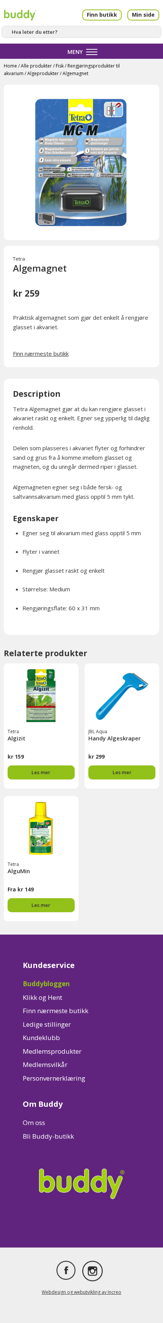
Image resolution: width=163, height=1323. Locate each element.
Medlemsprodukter (52, 1051)
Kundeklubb (41, 1037)
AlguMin (19, 871)
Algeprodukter (43, 73)
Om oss (34, 1122)
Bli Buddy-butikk (48, 1136)
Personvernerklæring (54, 1078)
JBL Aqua (97, 731)
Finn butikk (102, 14)
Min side (143, 14)
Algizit (16, 738)
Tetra (19, 258)
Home (10, 66)
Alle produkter (36, 66)
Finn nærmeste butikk (41, 353)
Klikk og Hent (42, 997)
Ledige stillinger (47, 1024)
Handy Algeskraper (114, 738)
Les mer (40, 772)
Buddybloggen (46, 983)
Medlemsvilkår (45, 1064)
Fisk (60, 66)
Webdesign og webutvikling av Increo (81, 1292)
